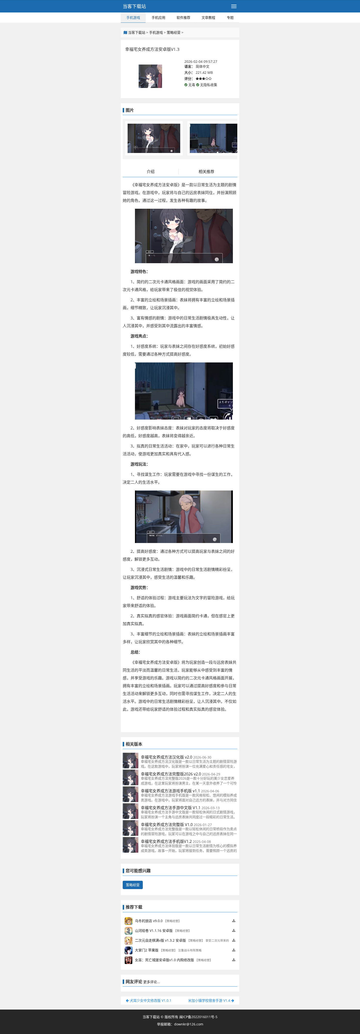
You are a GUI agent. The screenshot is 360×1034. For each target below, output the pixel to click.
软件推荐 (183, 17)
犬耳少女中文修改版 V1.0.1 (150, 1000)
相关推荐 (206, 171)
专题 (230, 17)
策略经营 (173, 32)
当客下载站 (134, 6)
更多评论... (151, 982)
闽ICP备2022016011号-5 (198, 1016)
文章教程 (208, 17)
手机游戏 (133, 17)
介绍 (151, 171)
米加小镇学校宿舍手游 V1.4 (209, 1000)
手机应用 (158, 17)
